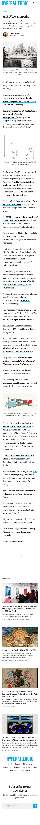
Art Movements (17, 541)
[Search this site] (33, 3)
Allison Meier (14, 33)
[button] (27, 764)
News (5, 11)
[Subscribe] (35, 806)
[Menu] (37, 3)
